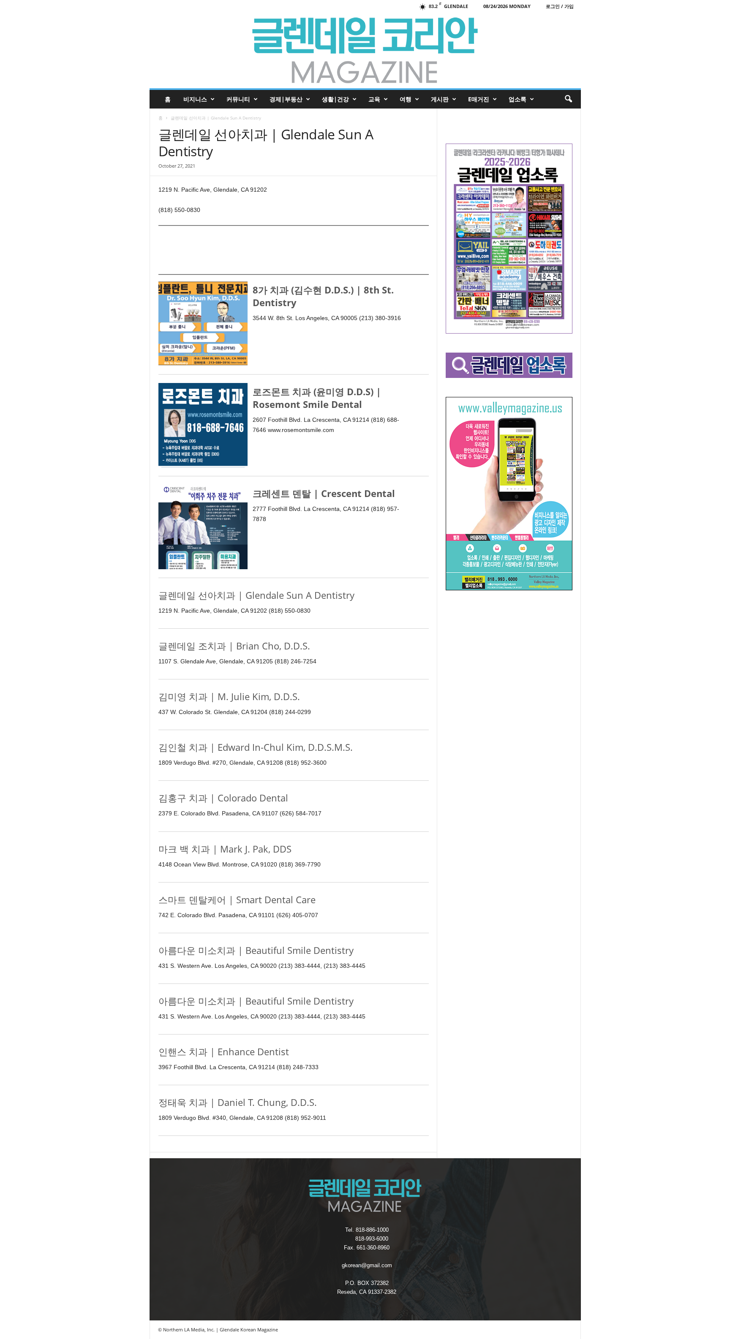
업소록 (517, 99)
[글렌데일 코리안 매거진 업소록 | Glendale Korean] (365, 50)
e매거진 (478, 99)
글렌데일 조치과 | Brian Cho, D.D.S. (234, 645)
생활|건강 (335, 99)
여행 (405, 99)
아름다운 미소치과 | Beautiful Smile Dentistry (256, 950)
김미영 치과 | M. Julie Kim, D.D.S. (229, 696)
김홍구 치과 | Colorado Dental (223, 797)
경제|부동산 (286, 99)
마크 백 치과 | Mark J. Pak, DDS (224, 848)
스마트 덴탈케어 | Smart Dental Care (237, 899)
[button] (568, 99)
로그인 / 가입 (560, 6)
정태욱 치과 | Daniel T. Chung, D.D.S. (237, 1102)
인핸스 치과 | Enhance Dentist (223, 1051)
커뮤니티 (238, 99)
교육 (374, 99)
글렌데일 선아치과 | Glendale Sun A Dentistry (256, 595)
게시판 (440, 99)
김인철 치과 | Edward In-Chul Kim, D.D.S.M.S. (255, 747)
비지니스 (195, 99)
